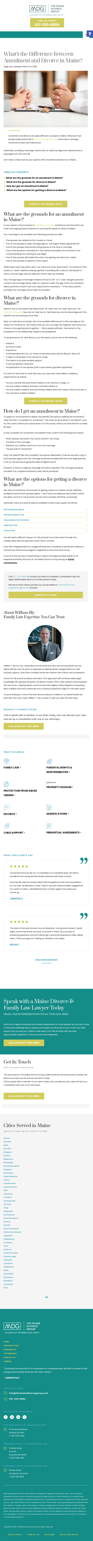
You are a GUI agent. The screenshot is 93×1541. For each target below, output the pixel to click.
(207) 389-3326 (17, 1458)
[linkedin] (18, 1417)
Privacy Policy (15, 1535)
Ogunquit (8, 1235)
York (73, 584)
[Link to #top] (46, 1297)
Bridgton (8, 1152)
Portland (8, 1242)
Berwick (7, 1148)
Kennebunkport (11, 1218)
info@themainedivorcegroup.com (28, 1393)
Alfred (6, 1138)
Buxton (7, 1155)
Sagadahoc (13, 587)
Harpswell (8, 1211)
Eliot (6, 1190)
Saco (6, 1246)
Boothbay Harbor (12, 1166)
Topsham (8, 1263)
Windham (8, 1281)
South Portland (11, 1253)
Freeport (8, 1197)
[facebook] (6, 1417)
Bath (6, 1145)
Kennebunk (9, 1215)
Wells (6, 1270)
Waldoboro (9, 1267)
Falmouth (8, 1194)
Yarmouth (8, 1284)
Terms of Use (33, 1535)
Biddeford (8, 1159)
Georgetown (10, 1201)
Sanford (7, 1249)
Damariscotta (10, 1187)
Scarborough (10, 1256)
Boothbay (8, 1162)
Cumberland (64, 584)
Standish (8, 1260)
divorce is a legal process (46, 139)
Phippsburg (9, 1239)
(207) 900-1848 (17, 1436)
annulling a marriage (44, 225)
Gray (6, 1208)
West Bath (8, 1274)
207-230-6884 (20, 576)
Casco (6, 1180)
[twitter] (12, 1417)
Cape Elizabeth (11, 1176)
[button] (46, 509)
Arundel (7, 1141)
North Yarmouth (11, 1228)
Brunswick (8, 1173)
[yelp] (25, 1417)
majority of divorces (13, 312)
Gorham (7, 1204)
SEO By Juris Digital (69, 1535)
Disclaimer (49, 1535)
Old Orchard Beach (12, 1232)
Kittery (7, 1221)
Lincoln (25, 587)
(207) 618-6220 (17, 1476)
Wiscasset (8, 1277)
